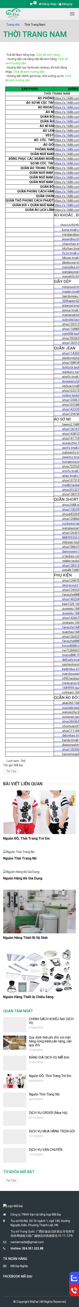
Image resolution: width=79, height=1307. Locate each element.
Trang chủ (13, 24)
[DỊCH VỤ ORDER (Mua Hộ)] (14, 1118)
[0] (31, 4)
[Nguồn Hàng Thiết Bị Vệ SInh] (39, 911)
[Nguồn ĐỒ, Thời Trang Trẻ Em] (39, 812)
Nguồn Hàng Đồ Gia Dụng (22, 878)
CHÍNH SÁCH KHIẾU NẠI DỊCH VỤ (51, 1021)
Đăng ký (66, 4)
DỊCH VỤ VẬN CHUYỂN (45, 1150)
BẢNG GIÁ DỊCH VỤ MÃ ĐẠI (49, 1057)
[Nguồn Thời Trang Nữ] (39, 852)
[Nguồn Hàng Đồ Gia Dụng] (39, 872)
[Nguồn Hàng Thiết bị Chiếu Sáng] (39, 971)
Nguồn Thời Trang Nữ (20, 858)
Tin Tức (11, 771)
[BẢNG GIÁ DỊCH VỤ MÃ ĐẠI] (14, 1063)
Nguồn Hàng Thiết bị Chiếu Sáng (28, 997)
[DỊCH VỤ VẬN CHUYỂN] (14, 1155)
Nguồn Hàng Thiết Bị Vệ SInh (25, 938)
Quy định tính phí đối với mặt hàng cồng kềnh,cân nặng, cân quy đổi (50, 1041)
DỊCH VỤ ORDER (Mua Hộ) (48, 1113)
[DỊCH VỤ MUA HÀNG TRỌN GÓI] (14, 1136)
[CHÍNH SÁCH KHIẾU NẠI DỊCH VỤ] (14, 1024)
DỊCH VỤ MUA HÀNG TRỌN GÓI (52, 1131)
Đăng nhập (49, 4)
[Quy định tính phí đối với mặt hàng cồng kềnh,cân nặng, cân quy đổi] (14, 1043)
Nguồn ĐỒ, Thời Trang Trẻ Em (26, 838)
